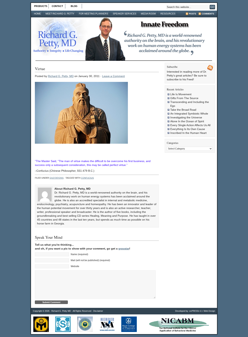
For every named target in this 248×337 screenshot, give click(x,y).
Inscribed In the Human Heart (188, 132)
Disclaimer (98, 311)
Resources (167, 13)
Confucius (87, 178)
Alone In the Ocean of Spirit (187, 121)
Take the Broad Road (183, 109)
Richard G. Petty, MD (61, 76)
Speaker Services (124, 13)
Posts (192, 14)
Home (37, 13)
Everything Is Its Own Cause (187, 129)
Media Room (148, 13)
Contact (57, 6)
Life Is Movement (180, 94)
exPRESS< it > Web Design (202, 311)
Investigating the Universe (186, 117)
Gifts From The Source (184, 98)
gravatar (123, 248)
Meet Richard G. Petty (60, 13)
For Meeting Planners (93, 13)
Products (40, 6)
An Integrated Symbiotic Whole (189, 113)
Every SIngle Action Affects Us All (190, 125)
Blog (74, 6)
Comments (208, 14)
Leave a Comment (113, 76)
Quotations (57, 178)
